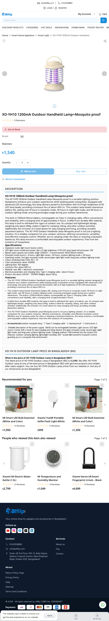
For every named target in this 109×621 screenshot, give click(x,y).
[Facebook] (19, 530)
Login (49, 8)
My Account (84, 14)
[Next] (104, 73)
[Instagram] (13, 530)
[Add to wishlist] (4, 41)
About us (60, 544)
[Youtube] (8, 530)
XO (22, 136)
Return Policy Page (15, 572)
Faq (57, 548)
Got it (49, 615)
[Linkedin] (31, 530)
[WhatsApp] (102, 604)
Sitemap (9, 586)
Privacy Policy (12, 577)
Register (62, 8)
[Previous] (4, 73)
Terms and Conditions (16, 591)
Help (8, 582)
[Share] (105, 41)
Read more (7, 143)
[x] (25, 530)
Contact (59, 553)
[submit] (103, 20)
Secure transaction (15, 179)
